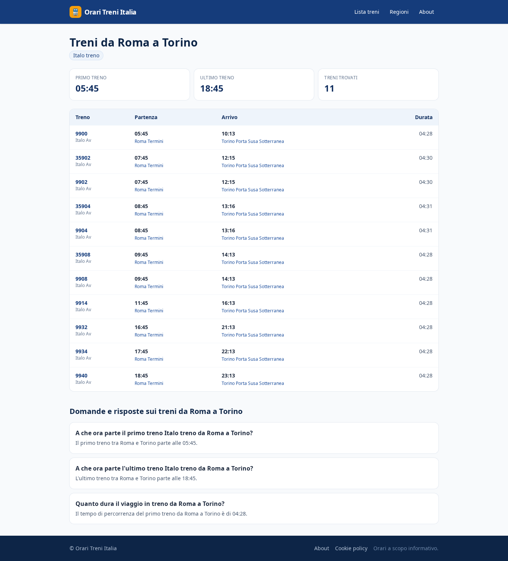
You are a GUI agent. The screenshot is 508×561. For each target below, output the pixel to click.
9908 (81, 278)
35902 (82, 157)
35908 (82, 254)
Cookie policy (351, 548)
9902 (81, 181)
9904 (81, 230)
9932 (81, 327)
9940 (81, 375)
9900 (81, 133)
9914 (81, 302)
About (426, 11)
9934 (81, 351)
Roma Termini (149, 141)
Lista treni (366, 11)
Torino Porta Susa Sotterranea (253, 141)
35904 (82, 206)
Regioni (399, 11)
